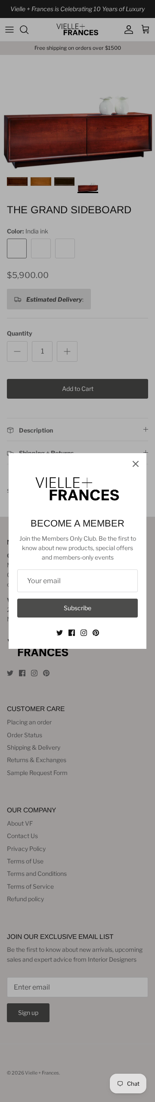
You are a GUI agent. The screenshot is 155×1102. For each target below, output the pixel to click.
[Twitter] (59, 633)
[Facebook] (71, 633)
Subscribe (77, 608)
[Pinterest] (96, 633)
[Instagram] (84, 633)
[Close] (135, 463)
